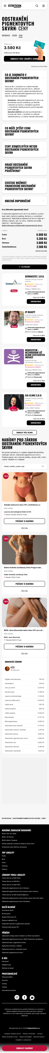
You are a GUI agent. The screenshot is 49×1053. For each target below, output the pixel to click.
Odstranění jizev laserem (24, 725)
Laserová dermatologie (24, 696)
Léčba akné (24, 704)
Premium (5, 980)
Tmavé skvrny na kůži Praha (11, 878)
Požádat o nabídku (25, 521)
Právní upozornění (26, 1037)
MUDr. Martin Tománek (9, 840)
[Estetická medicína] (15, 6)
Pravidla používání (29, 1033)
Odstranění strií (24, 742)
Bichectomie (6, 914)
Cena (20, 35)
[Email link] (32, 997)
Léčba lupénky (24, 713)
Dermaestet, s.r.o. (34, 276)
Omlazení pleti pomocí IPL (10, 927)
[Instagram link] (17, 998)
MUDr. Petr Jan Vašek (9, 833)
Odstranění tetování (24, 747)
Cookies (39, 1033)
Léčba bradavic (24, 709)
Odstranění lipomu (24, 734)
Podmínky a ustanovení (23, 1040)
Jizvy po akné (24, 688)
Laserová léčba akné (24, 700)
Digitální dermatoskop (24, 679)
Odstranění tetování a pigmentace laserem (16, 924)
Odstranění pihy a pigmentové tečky (14, 942)
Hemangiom (24, 683)
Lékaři (14, 35)
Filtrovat (25, 267)
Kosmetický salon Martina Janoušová (14, 847)
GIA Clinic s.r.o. (33, 395)
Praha (4, 856)
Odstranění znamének (24, 751)
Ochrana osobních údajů (12, 1033)
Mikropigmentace (24, 721)
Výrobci (4, 987)
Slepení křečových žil (9, 917)
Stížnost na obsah (8, 968)
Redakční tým (6, 965)
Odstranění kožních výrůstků (24, 730)
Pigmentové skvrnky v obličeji (12, 946)
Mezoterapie (24, 717)
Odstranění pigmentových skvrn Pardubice (16, 901)
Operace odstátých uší (9, 920)
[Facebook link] (24, 998)
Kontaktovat (36, 301)
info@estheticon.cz (33, 1028)
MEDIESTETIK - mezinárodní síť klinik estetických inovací (35, 353)
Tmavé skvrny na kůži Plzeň (11, 885)
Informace (6, 35)
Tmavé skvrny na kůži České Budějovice (15, 895)
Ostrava (4, 869)
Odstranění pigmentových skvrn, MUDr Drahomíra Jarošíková (22, 939)
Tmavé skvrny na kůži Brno (11, 881)
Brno (3, 859)
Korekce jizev (24, 692)
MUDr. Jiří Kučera (8, 837)
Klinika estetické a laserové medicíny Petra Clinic (18, 844)
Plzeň (4, 862)
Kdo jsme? (5, 961)
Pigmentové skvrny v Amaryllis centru (14, 949)
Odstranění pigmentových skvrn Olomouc (15, 888)
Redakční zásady (39, 1037)
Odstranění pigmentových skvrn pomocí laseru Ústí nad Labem (22, 898)
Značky (4, 984)
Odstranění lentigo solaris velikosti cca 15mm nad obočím (21, 936)
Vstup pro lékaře (7, 977)
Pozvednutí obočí (7, 910)
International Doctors (9, 990)
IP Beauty (30, 312)
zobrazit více (35, 317)
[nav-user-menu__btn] (43, 5)
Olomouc (5, 866)
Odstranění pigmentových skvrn (24, 738)
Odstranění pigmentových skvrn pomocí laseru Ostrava (20, 891)
